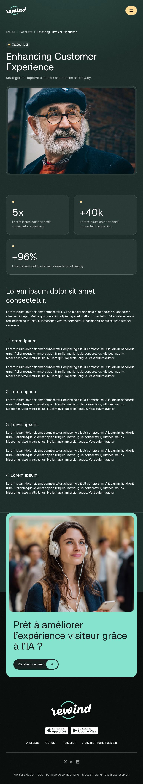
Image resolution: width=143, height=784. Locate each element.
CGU (40, 774)
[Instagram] (71, 762)
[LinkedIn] (77, 762)
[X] (65, 761)
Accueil (10, 32)
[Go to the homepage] (71, 710)
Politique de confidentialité (62, 774)
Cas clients (26, 32)
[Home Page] (22, 10)
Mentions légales (24, 774)
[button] (131, 10)
